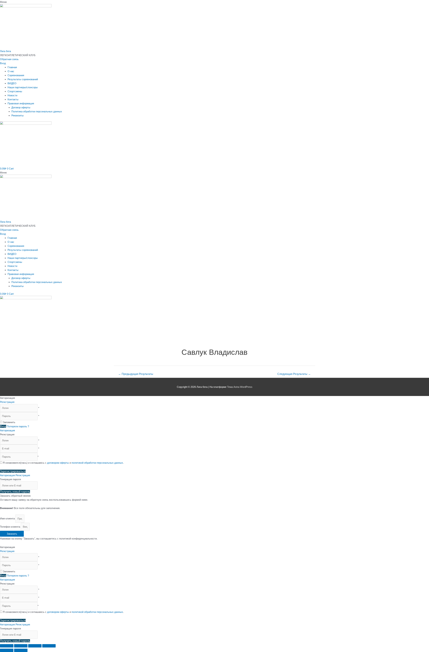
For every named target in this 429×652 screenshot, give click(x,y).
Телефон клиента (10, 526)
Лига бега (5, 51)
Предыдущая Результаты (135, 374)
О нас (11, 71)
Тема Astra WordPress (239, 386)
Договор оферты (20, 107)
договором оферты (58, 462)
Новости (12, 95)
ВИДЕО (12, 83)
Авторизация (7, 430)
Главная (12, 67)
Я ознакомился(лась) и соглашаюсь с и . (63, 462)
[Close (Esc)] (6, 645)
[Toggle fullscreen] (35, 645)
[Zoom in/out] (49, 645)
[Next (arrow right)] (20, 650)
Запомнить (9, 422)
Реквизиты (17, 115)
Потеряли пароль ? (18, 426)
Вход (3, 63)
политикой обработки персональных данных (97, 462)
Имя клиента (7, 518)
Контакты (13, 99)
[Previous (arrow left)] (6, 650)
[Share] (20, 645)
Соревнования (16, 75)
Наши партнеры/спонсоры (23, 87)
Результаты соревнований (23, 79)
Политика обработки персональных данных (36, 111)
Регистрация (7, 402)
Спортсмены (15, 91)
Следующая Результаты (294, 374)
